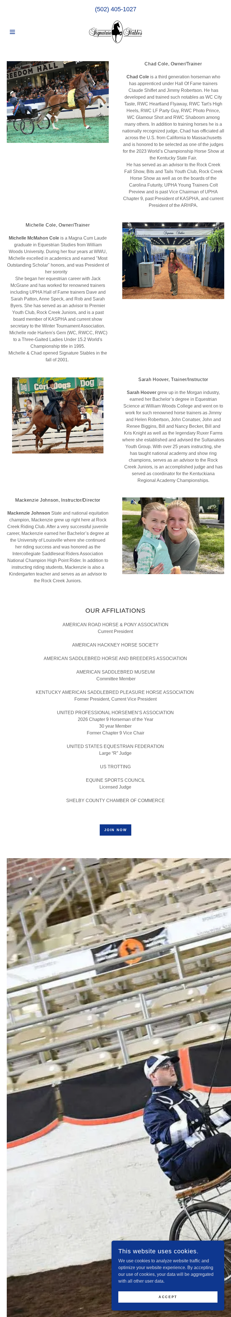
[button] (23, 31)
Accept (168, 1297)
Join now (115, 830)
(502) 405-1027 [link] (115, 9)
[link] (115, 32)
